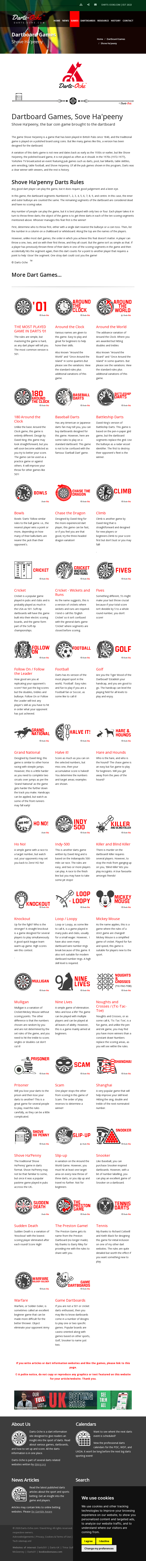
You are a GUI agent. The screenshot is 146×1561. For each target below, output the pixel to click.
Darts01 (31, 1551)
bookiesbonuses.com (50, 1551)
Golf (99, 669)
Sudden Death (26, 1225)
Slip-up (61, 1155)
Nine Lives (63, 1001)
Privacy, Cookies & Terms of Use (53, 1536)
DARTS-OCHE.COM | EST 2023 (116, 4)
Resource (103, 20)
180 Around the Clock (27, 419)
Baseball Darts (67, 416)
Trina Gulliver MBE (72, 1547)
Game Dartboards (70, 1300)
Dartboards (87, 20)
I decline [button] (104, 1541)
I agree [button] (88, 1541)
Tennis (102, 1225)
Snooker (103, 1155)
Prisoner (21, 1085)
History (116, 20)
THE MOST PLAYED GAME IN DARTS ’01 (30, 328)
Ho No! (20, 844)
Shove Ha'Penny (27, 1155)
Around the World (111, 326)
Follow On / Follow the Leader (29, 671)
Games (74, 20)
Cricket (20, 590)
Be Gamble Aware (41, 1511)
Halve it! (62, 752)
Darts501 (42, 1547)
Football (62, 669)
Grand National (27, 752)
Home (57, 20)
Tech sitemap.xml (22, 1541)
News (65, 20)
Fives (100, 590)
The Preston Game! (71, 1225)
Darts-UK (54, 1547)
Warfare (21, 1300)
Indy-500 (62, 844)
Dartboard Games (116, 39)
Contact (128, 20)
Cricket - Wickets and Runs (72, 592)
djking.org (40, 1464)
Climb (101, 513)
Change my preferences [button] (99, 1548)
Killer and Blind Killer (113, 844)
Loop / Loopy (66, 918)
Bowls (19, 513)
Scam (59, 1085)
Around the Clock (69, 326)
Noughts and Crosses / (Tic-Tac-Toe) (111, 1006)
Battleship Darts (110, 416)
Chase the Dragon (70, 513)
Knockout (22, 918)
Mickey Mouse (108, 918)
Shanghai (104, 1085)
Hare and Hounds (111, 752)
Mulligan (21, 1001)
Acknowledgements (23, 1536)
